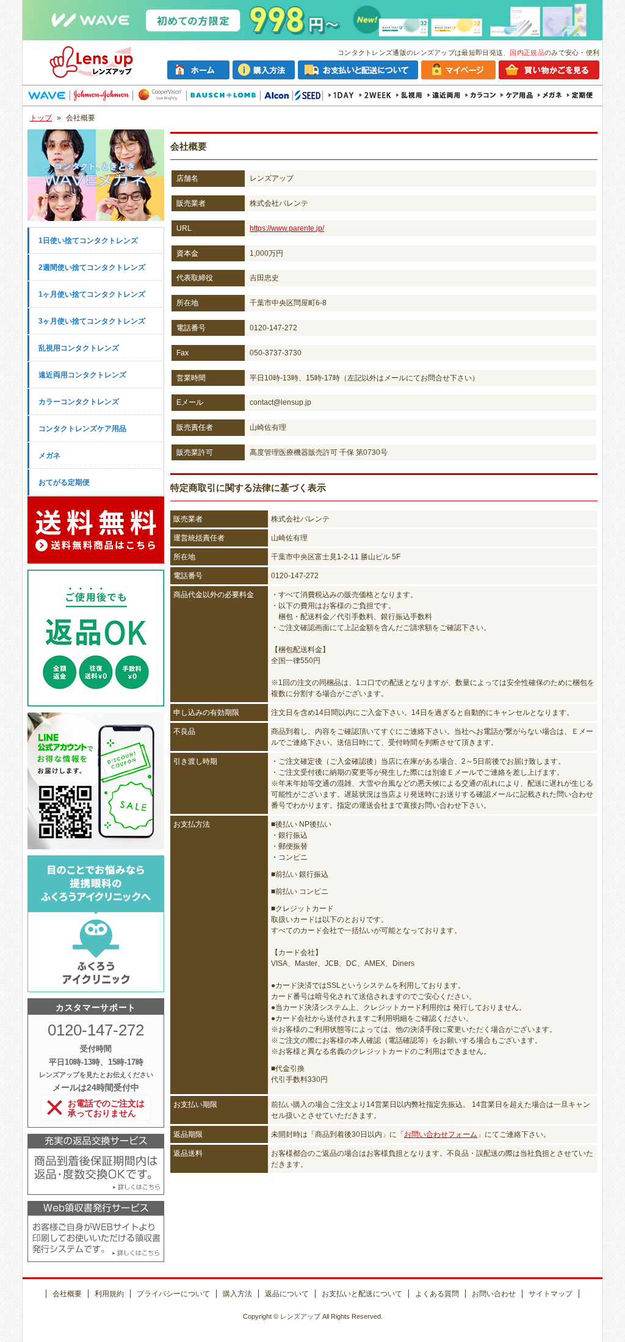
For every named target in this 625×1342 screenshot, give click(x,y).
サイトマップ (551, 1293)
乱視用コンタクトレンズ (78, 348)
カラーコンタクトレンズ (78, 401)
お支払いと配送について (362, 1293)
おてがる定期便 (64, 482)
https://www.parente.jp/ (287, 228)
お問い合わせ (494, 1293)
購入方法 (237, 1293)
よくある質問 (437, 1293)
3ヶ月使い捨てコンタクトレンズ (91, 321)
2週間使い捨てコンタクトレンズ (91, 267)
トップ (41, 118)
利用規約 (109, 1293)
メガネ (49, 455)
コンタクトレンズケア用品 (82, 428)
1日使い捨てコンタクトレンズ (88, 240)
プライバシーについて (173, 1293)
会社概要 (67, 1293)
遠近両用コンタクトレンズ (82, 375)
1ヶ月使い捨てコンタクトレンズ (91, 294)
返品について (287, 1293)
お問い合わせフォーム (440, 1134)
